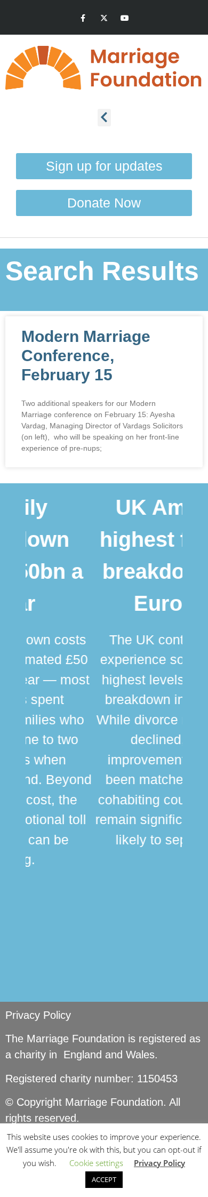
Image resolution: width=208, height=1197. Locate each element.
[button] (104, 117)
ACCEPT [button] (104, 1179)
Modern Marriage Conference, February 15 (85, 356)
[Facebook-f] (83, 18)
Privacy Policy (38, 1015)
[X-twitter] (103, 18)
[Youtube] (125, 18)
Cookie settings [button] (96, 1163)
